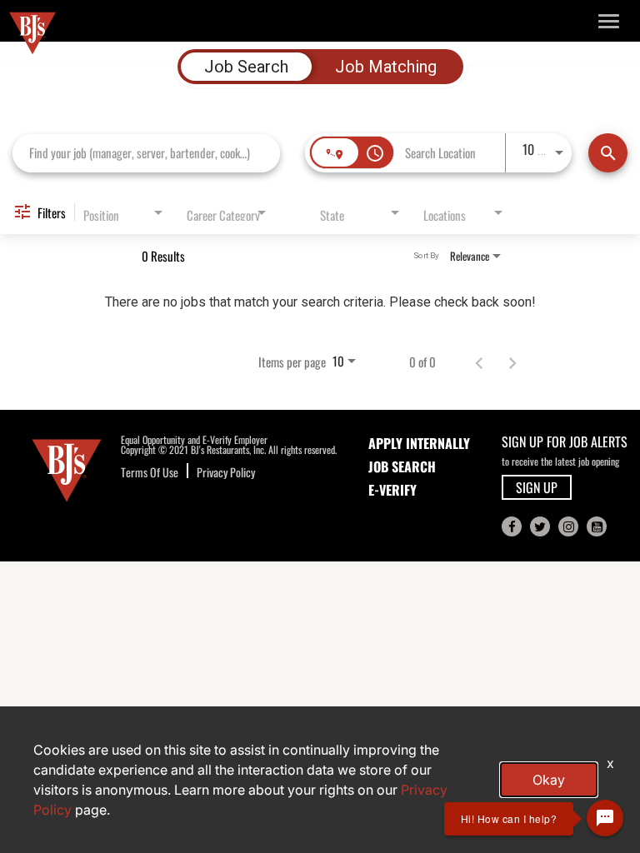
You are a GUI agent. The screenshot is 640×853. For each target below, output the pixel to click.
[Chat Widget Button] (605, 818)
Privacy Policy (226, 472)
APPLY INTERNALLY (419, 443)
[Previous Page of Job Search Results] (479, 361)
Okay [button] (548, 779)
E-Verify (392, 490)
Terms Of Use (149, 472)
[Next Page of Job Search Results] (512, 361)
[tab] (246, 66)
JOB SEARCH (402, 466)
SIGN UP (537, 487)
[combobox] (146, 152)
